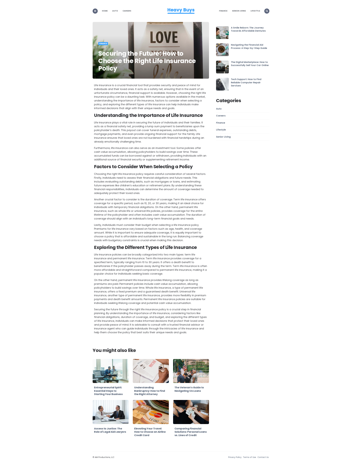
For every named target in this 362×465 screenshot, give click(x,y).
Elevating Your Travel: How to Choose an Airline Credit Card (150, 432)
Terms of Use (249, 457)
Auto (115, 10)
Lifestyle (255, 10)
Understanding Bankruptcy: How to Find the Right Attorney (149, 391)
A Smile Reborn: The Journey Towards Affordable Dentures (248, 29)
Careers (127, 10)
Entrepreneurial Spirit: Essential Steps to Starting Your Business (108, 391)
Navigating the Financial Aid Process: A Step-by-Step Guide (249, 46)
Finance (223, 10)
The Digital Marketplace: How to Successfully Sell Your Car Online (250, 63)
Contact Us (263, 457)
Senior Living (239, 10)
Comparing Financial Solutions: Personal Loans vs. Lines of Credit (190, 432)
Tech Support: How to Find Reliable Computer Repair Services (246, 82)
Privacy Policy (235, 457)
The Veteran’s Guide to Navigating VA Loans (189, 389)
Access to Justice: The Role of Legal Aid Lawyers (110, 430)
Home (105, 10)
